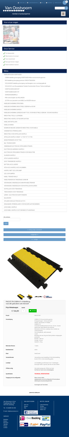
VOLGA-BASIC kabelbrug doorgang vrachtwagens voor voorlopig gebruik (25, 83)
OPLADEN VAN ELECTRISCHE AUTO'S (14, 201)
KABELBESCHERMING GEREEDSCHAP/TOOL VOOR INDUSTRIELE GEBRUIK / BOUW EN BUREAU (31, 112)
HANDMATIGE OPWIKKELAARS (13, 131)
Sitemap (6, 424)
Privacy (5, 426)
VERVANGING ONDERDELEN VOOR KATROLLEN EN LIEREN (20, 185)
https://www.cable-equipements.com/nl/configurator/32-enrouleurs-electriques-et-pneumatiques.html (47, 379)
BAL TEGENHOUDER (10, 143)
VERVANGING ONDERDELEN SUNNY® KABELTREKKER (19, 182)
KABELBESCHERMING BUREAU (13, 109)
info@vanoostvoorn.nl (13, 411)
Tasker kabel (43, 408)
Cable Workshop (44, 404)
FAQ (43, 2)
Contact (5, 427)
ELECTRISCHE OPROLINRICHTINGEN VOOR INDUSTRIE (19, 152)
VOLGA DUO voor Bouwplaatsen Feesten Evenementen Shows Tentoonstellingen (27, 86)
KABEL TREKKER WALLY (11, 176)
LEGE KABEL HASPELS (10, 207)
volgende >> (34, 234)
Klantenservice (33, 2)
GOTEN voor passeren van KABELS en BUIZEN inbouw (20, 100)
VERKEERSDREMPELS (11, 94)
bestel (34, 310)
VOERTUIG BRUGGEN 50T (12, 89)
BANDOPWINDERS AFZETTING (13, 140)
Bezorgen (6, 422)
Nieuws (26, 406)
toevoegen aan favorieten (41, 384)
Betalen (5, 421)
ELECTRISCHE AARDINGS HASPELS (14, 149)
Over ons (22, 2)
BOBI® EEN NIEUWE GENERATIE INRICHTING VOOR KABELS (21, 128)
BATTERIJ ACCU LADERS (11, 164)
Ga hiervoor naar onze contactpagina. (44, 370)
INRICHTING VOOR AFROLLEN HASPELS (15, 134)
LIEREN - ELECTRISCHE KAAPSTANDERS (15, 195)
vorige (36, 239)
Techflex (42, 406)
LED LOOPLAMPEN (9, 173)
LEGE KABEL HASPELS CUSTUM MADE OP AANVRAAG (19, 210)
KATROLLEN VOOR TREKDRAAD (13, 189)
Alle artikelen (7, 217)
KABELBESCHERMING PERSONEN (13, 103)
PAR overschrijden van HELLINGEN (14, 97)
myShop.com (37, 392)
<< (34, 230)
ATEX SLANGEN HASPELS (11, 158)
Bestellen (6, 419)
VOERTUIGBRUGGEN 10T (12, 92)
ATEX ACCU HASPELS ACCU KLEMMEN (15, 167)
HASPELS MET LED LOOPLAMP (13, 170)
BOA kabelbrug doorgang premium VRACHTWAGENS (20, 80)
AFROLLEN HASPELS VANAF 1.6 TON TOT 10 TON (18, 137)
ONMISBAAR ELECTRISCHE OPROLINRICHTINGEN (18, 146)
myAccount (58, 2)
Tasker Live (43, 409)
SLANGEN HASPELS (9, 155)
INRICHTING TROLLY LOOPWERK (13, 115)
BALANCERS (7, 198)
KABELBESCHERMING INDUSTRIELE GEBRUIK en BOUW (19, 106)
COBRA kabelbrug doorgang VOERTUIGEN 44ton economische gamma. (25, 77)
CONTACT (49, 2)
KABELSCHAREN (9, 125)
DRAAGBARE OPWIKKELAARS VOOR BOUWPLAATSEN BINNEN (22, 204)
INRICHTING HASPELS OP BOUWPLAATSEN (16, 118)
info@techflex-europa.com (11, 41)
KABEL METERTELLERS (10, 121)
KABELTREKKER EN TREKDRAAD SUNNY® (16, 179)
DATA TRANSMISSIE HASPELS (12, 161)
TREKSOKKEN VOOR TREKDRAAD (13, 192)
